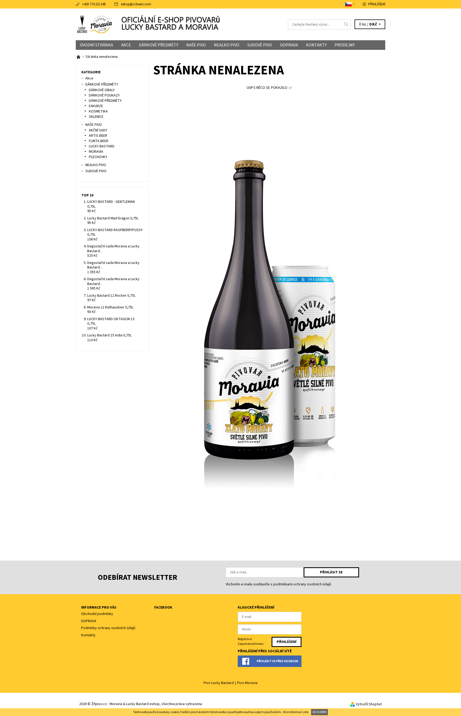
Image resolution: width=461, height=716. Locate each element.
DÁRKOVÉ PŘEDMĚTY (158, 45)
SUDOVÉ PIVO (259, 45)
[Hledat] (346, 24)
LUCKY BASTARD (101, 146)
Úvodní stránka (96, 45)
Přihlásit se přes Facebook (277, 661)
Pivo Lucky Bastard (219, 683)
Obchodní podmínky (97, 614)
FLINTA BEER (98, 141)
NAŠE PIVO (196, 45)
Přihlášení (376, 4)
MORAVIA (96, 151)
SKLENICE (96, 116)
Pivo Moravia (247, 683)
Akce (126, 45)
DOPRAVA (289, 45)
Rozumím (319, 712)
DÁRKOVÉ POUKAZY (104, 95)
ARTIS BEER (98, 135)
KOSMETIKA (98, 111)
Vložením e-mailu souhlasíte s (278, 584)
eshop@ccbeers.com (136, 4)
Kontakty (316, 45)
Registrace (245, 639)
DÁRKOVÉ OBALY (102, 90)
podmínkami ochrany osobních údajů (302, 584)
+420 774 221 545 (94, 4)
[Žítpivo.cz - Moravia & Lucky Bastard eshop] (96, 24)
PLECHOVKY (98, 157)
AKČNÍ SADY (98, 130)
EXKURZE (96, 106)
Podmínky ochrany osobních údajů (108, 628)
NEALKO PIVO (226, 45)
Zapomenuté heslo (250, 644)
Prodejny (345, 45)
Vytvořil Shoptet (369, 704)
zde (305, 712)
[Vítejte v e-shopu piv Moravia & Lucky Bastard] (79, 56)
